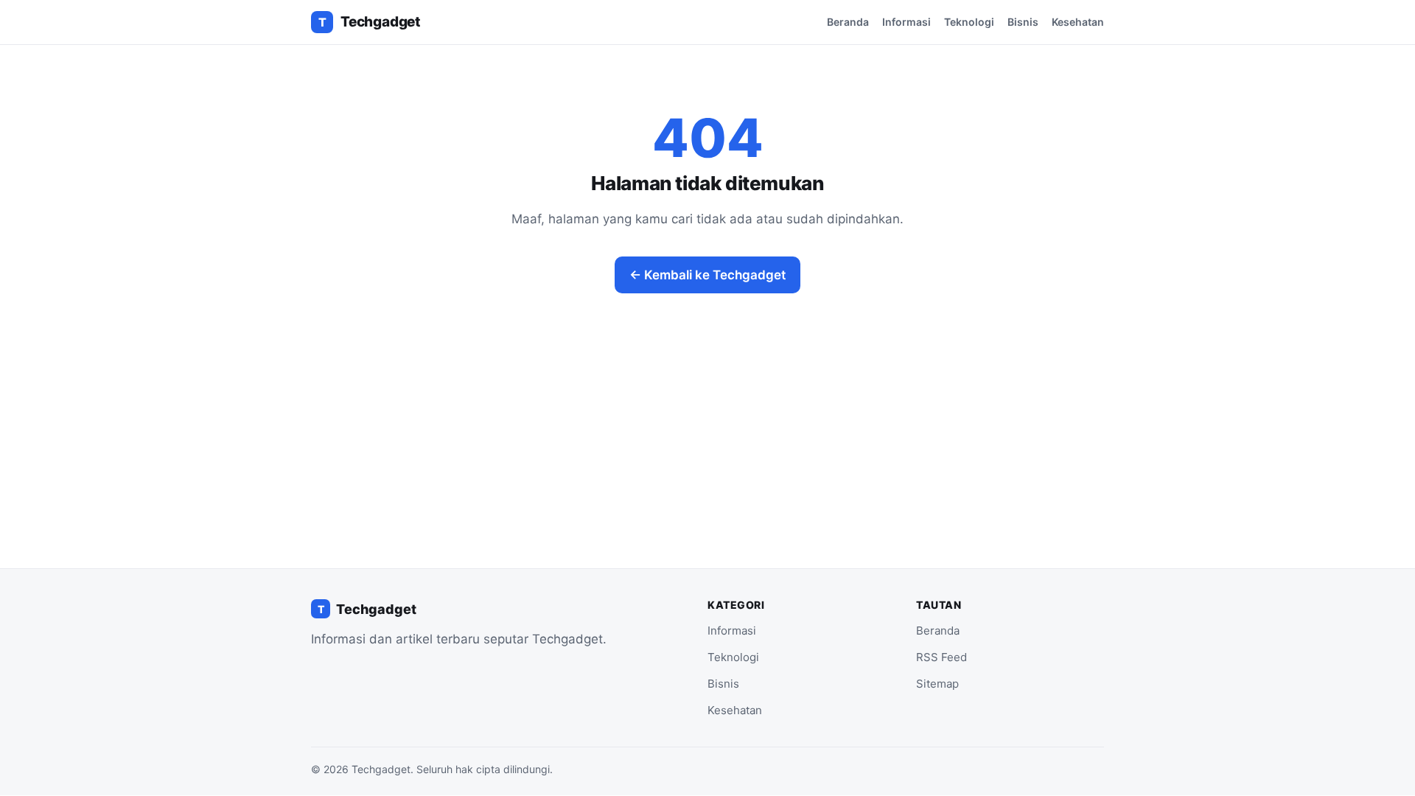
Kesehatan (1078, 21)
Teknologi (969, 21)
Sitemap (937, 684)
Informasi (906, 21)
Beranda (848, 21)
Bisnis (1022, 21)
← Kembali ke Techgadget (707, 275)
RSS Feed (941, 657)
